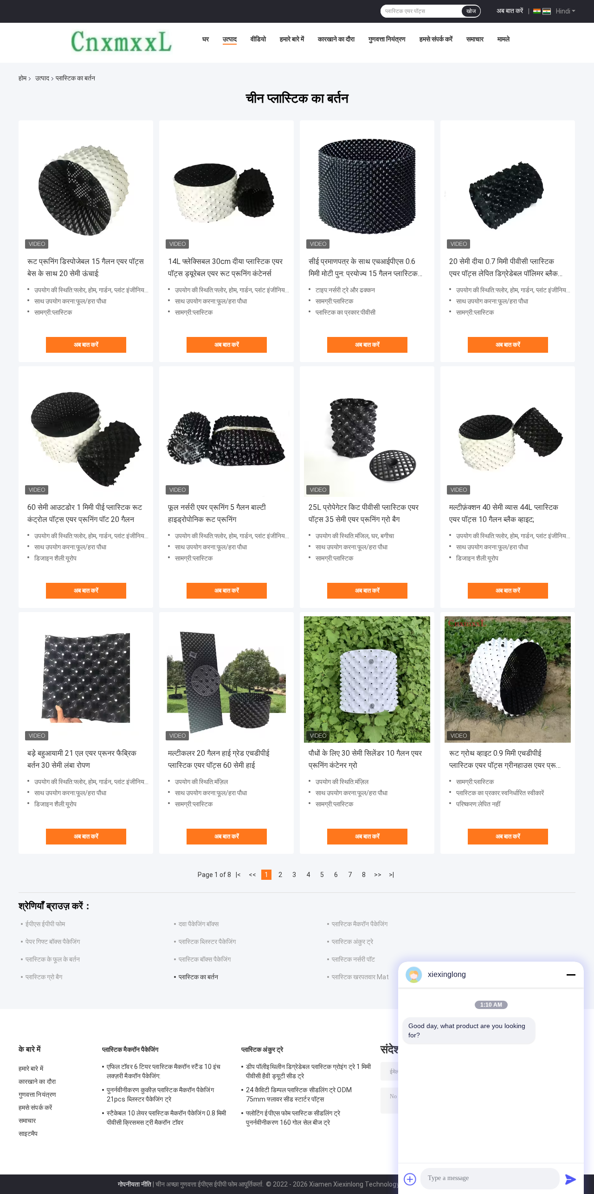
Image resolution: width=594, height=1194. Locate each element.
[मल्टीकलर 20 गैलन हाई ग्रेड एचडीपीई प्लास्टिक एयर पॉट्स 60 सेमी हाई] (226, 679)
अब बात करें (510, 10)
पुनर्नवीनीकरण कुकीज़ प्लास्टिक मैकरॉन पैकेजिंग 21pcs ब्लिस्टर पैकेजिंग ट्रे (160, 1094)
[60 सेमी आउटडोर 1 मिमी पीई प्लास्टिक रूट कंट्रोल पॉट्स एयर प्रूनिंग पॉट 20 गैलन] (86, 433)
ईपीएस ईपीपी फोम (45, 924)
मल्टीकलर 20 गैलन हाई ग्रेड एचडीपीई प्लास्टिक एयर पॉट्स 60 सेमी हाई (218, 759)
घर (205, 39)
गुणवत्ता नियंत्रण (387, 39)
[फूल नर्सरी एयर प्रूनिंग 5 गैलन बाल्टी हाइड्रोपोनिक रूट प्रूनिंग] (226, 433)
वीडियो (258, 39)
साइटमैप (28, 1133)
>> (377, 874)
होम (22, 78)
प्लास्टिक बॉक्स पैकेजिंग (205, 959)
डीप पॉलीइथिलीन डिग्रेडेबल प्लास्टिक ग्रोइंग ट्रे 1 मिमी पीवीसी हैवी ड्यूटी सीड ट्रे (308, 1071)
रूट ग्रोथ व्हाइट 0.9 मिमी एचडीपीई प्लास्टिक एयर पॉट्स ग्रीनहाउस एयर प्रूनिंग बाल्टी (507, 760)
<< (252, 874)
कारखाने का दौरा (336, 39)
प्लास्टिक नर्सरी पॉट (353, 959)
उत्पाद (230, 39)
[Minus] (570, 974)
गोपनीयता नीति (134, 1184)
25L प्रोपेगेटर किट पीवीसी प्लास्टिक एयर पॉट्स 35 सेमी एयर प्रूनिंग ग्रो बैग (364, 513)
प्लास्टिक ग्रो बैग (44, 977)
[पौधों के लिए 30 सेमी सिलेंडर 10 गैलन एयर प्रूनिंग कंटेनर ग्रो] (367, 679)
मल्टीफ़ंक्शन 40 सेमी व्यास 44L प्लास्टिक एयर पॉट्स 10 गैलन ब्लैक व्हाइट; (503, 513)
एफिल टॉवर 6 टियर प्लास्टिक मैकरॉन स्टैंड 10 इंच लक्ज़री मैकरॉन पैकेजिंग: (163, 1071)
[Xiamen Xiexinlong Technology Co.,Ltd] (122, 41)
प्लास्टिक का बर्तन (198, 977)
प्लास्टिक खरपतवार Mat (360, 977)
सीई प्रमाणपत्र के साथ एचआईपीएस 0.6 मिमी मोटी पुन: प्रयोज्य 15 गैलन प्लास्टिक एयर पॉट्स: (363, 268)
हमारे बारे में (292, 39)
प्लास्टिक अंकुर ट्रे (352, 941)
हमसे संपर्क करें (436, 39)
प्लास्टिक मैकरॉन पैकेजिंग (359, 924)
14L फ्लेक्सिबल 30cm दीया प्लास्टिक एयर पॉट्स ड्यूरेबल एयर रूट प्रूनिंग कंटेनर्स (225, 267)
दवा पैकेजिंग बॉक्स (199, 924)
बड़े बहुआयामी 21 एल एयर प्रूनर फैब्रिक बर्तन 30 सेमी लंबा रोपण (81, 759)
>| (391, 874)
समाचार (475, 39)
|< (238, 874)
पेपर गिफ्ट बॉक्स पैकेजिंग (53, 941)
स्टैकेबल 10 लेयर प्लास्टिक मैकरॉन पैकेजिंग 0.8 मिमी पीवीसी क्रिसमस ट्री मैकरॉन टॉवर (166, 1117)
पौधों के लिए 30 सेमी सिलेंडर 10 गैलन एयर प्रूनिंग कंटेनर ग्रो (365, 759)
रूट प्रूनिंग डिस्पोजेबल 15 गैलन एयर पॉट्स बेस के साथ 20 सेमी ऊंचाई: (85, 267)
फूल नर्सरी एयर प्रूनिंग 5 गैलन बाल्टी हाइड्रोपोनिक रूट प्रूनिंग (217, 513)
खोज (471, 11)
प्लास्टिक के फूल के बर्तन (53, 959)
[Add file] (410, 1179)
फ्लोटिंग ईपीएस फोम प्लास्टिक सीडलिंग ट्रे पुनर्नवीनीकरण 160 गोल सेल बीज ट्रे (293, 1117)
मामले (503, 39)
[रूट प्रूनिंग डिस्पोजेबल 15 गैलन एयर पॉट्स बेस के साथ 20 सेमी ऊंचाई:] (86, 188)
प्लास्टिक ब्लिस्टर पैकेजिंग (207, 941)
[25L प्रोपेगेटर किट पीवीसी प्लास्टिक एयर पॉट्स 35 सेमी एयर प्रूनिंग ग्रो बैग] (367, 433)
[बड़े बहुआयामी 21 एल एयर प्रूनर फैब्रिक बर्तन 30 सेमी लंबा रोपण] (86, 679)
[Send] (570, 1179)
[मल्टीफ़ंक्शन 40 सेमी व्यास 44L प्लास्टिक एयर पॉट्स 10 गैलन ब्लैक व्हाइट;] (508, 433)
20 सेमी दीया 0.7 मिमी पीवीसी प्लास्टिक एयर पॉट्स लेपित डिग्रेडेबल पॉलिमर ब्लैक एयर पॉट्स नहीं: (503, 268)
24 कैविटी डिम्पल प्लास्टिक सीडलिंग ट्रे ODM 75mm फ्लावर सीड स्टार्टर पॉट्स (299, 1094)
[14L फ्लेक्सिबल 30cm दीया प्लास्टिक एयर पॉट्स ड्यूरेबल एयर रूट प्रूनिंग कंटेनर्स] (226, 188)
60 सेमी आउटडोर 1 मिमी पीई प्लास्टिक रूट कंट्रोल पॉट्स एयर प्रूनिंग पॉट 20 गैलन (84, 513)
